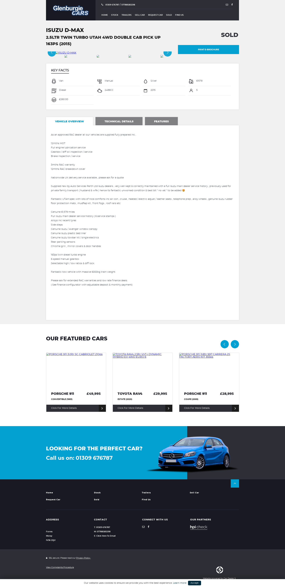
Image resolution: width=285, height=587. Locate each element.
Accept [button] (194, 583)
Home (104, 15)
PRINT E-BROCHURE (208, 50)
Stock (114, 15)
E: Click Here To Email (104, 536)
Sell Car (140, 15)
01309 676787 (112, 5)
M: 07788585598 (102, 532)
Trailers (127, 15)
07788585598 (128, 5)
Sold (169, 15)
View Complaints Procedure (60, 567)
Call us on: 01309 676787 (79, 458)
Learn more (179, 583)
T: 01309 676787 (102, 527)
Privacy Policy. (83, 558)
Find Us (179, 15)
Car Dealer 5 (230, 578)
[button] (235, 483)
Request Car (155, 15)
